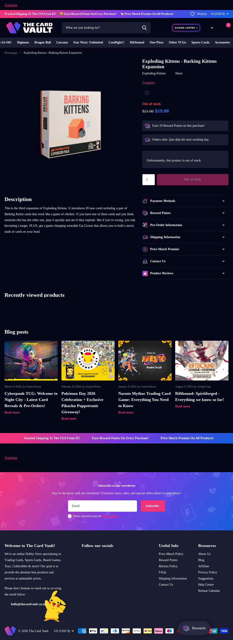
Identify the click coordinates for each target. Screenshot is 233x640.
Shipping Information (173, 578)
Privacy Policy (207, 572)
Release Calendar (209, 590)
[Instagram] (83, 556)
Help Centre (206, 584)
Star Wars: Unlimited (88, 42)
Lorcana (62, 42)
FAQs (162, 572)
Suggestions (205, 578)
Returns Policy (168, 566)
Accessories (222, 42)
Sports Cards (200, 42)
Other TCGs (177, 42)
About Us (204, 554)
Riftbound (137, 42)
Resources (207, 545)
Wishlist (202, 13)
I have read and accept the (96, 516)
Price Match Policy (171, 554)
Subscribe (153, 506)
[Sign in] (219, 28)
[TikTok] (99, 556)
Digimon (23, 42)
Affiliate (203, 566)
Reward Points (168, 560)
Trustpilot (11, 5)
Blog (201, 560)
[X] (91, 556)
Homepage (11, 52)
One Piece (156, 42)
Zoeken (144, 27)
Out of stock (192, 179)
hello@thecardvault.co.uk (28, 604)
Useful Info (168, 545)
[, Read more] (209, 28)
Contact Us (166, 584)
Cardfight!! (116, 42)
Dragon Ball (42, 42)
